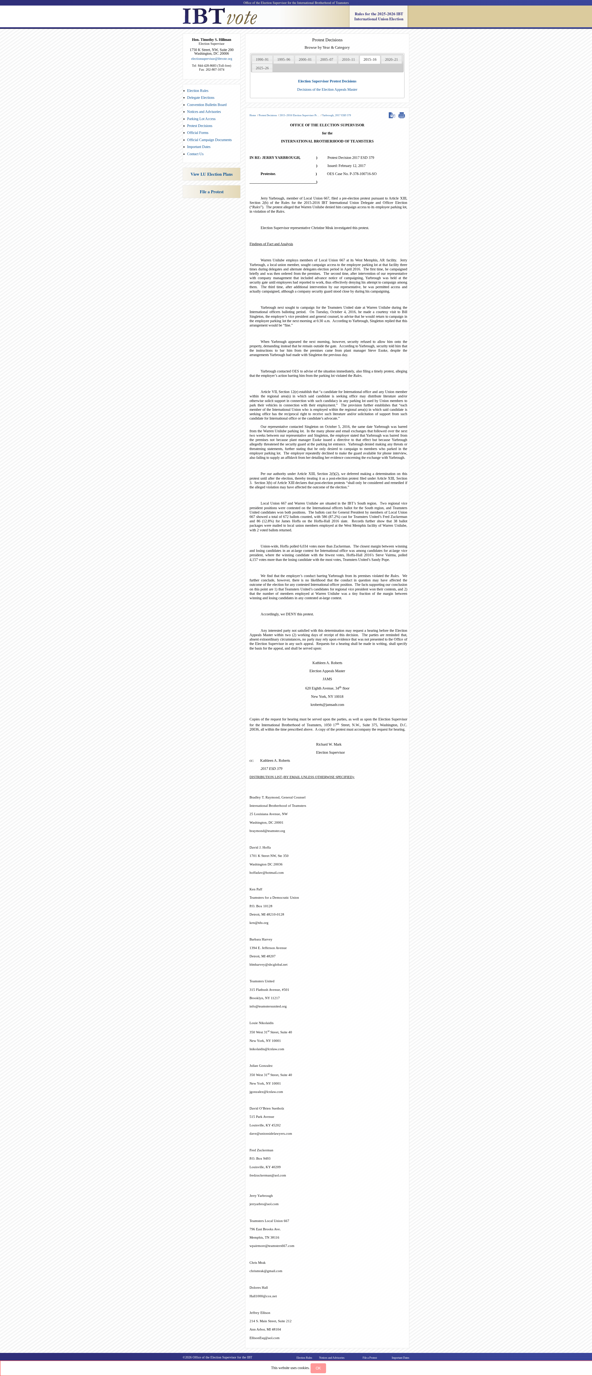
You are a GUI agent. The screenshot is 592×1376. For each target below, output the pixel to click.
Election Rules (197, 91)
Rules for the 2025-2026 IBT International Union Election (378, 16)
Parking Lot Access (201, 119)
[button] (318, 1368)
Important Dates (198, 147)
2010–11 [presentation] (348, 59)
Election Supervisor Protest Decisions (327, 81)
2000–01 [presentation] (305, 59)
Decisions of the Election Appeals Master (327, 89)
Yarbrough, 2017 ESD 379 (336, 115)
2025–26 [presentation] (262, 68)
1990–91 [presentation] (262, 59)
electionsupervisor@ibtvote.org (211, 58)
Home (253, 115)
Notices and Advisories (204, 112)
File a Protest (212, 192)
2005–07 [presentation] (326, 59)
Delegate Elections (200, 98)
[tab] (262, 59)
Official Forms (197, 133)
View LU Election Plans (212, 174)
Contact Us (195, 154)
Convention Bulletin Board (207, 105)
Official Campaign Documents (209, 140)
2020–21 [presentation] (391, 59)
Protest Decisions (199, 126)
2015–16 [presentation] (370, 59)
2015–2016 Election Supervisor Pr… (299, 115)
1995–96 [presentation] (283, 59)
